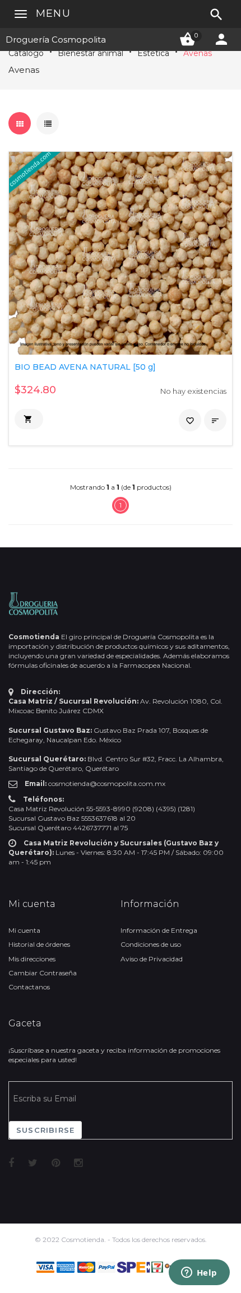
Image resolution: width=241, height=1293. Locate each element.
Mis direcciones (31, 959)
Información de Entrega (159, 930)
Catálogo (26, 53)
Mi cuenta (24, 930)
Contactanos (29, 987)
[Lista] (47, 123)
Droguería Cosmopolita (56, 39)
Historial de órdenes (39, 944)
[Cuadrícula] (19, 123)
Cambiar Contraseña (42, 973)
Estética (153, 53)
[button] (29, 419)
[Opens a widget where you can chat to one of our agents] (199, 1273)
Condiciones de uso (151, 944)
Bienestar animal (90, 53)
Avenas (197, 53)
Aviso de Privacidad (152, 959)
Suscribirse (45, 1129)
